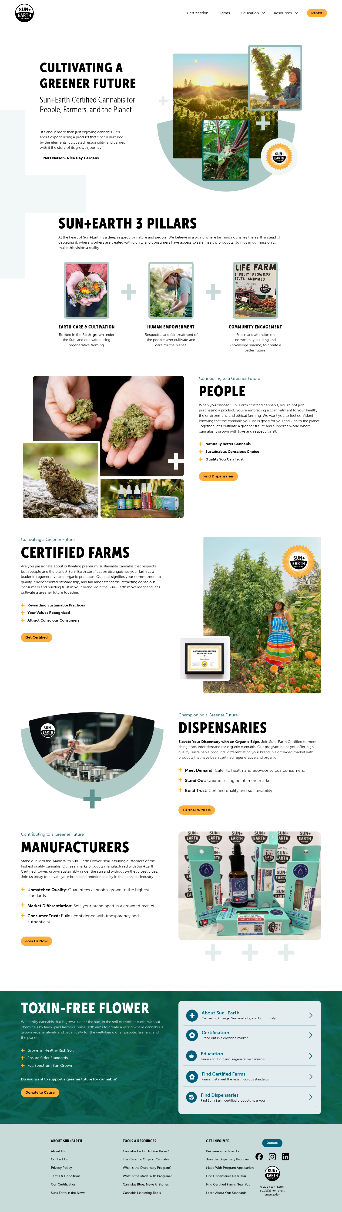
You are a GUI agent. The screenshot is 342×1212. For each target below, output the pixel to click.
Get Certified (36, 637)
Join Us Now (36, 941)
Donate (316, 13)
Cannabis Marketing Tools (142, 1193)
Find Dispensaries (218, 476)
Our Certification (63, 1184)
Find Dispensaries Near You (226, 1176)
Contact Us (59, 1159)
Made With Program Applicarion (230, 1168)
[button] (254, 13)
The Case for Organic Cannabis (146, 1159)
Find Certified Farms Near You (228, 1184)
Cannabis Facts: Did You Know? (146, 1151)
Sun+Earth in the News (68, 1193)
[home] (24, 13)
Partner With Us (197, 810)
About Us (58, 1151)
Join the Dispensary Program (227, 1159)
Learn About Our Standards (226, 1193)
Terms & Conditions (65, 1176)
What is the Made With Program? (147, 1176)
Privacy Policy (61, 1168)
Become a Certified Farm (225, 1151)
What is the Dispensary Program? (147, 1168)
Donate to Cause (40, 1092)
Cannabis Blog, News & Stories (146, 1184)
